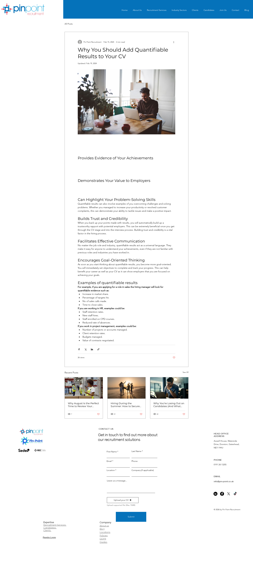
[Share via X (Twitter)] (85, 349)
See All (185, 372)
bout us (105, 525)
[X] (229, 494)
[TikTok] (235, 494)
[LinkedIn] (215, 494)
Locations (105, 532)
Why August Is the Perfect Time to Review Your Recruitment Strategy (83, 405)
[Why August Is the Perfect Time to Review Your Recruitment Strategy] (84, 388)
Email (109, 461)
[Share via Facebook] (79, 349)
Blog (102, 529)
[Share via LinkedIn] (92, 349)
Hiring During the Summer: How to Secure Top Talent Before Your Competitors (125, 405)
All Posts (69, 24)
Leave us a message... (117, 481)
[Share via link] (98, 349)
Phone (135, 461)
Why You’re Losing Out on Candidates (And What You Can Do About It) (168, 405)
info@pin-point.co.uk (224, 481)
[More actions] (173, 42)
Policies (104, 535)
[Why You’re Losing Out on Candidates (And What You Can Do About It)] (169, 388)
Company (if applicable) (143, 470)
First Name (112, 452)
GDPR (103, 538)
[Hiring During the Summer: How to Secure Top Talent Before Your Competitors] (127, 388)
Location (111, 470)
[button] (122, 500)
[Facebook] (222, 494)
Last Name (136, 451)
